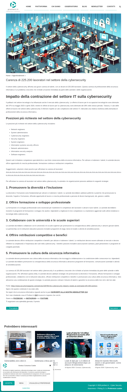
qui (36, 295)
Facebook (18, 298)
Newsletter (97, 6)
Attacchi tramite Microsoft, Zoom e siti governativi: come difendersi (108, 363)
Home (28, 6)
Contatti (111, 6)
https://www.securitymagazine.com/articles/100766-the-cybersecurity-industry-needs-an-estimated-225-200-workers (54, 286)
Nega (21, 383)
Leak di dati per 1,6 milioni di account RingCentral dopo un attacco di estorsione (77, 363)
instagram (31, 298)
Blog (84, 6)
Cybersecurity (86, 367)
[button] (50, 365)
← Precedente (12, 308)
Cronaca (78, 367)
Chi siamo (55, 6)
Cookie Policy (26, 388)
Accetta (8, 383)
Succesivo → (115, 308)
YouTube (44, 298)
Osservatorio (71, 6)
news (116, 367)
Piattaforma (41, 6)
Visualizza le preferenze (39, 383)
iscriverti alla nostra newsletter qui (69, 292)
